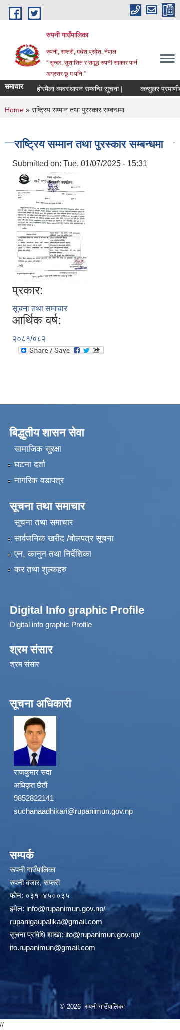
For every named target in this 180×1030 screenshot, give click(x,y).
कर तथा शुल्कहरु (40, 569)
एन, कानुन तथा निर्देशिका (53, 554)
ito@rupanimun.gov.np (102, 934)
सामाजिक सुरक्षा (38, 449)
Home (14, 110)
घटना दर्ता (30, 464)
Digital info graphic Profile (51, 624)
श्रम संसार (25, 664)
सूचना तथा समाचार (40, 308)
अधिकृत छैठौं (31, 785)
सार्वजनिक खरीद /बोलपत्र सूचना (64, 538)
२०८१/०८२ (29, 338)
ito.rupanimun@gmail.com (53, 947)
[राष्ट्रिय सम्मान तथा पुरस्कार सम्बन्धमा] (51, 226)
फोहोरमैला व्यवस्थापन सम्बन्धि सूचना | (72, 89)
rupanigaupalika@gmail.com (56, 921)
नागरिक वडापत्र (39, 480)
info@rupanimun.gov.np (65, 908)
